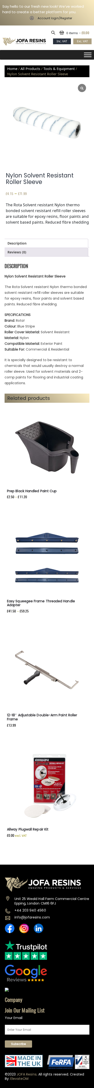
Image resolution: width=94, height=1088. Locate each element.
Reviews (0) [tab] (16, 252)
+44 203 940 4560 (30, 910)
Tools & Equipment (59, 68)
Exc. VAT (82, 41)
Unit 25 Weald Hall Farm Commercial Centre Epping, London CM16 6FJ (51, 901)
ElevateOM (19, 1078)
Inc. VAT (62, 41)
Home (12, 68)
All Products (30, 68)
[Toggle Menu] (88, 55)
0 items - (77, 33)
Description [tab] (17, 243)
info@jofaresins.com (32, 917)
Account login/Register (55, 18)
